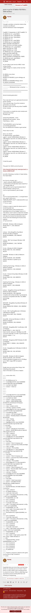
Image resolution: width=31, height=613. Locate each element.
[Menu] (4, 1)
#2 (27, 564)
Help (25, 590)
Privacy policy (20, 590)
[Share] (25, 22)
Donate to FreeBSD (21, 5)
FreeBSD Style (7, 588)
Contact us (5, 590)
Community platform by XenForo (14, 594)
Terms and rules (12, 590)
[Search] (26, 1)
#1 (27, 21)
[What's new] (24, 1)
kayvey (5, 13)
